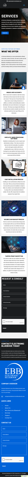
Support (7, 415)
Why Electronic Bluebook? (12, 410)
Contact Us (5, 33)
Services (7, 413)
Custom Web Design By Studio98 (16, 475)
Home (6, 405)
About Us (7, 408)
